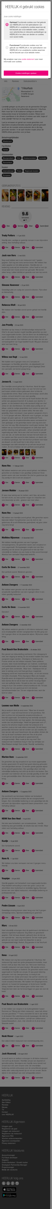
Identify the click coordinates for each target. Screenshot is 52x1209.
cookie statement (27, 59)
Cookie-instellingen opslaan (26, 73)
